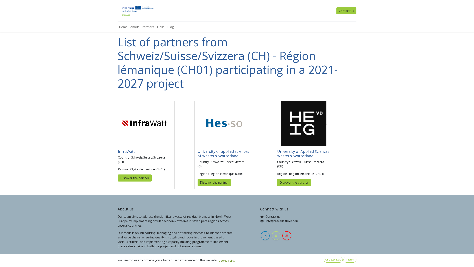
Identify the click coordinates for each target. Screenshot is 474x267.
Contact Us (346, 11)
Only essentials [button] (333, 259)
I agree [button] (350, 259)
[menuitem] (123, 27)
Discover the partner (134, 178)
